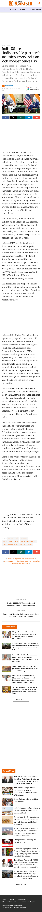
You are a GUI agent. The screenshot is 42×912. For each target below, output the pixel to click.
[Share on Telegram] (28, 117)
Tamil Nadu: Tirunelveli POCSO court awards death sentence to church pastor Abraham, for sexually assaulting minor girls (26, 864)
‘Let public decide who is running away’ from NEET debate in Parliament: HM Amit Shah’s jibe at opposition (25, 658)
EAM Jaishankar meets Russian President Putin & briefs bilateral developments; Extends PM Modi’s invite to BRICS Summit (26, 780)
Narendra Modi (13, 538)
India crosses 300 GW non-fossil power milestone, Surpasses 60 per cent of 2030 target (25, 668)
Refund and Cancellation (9, 902)
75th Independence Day (10, 545)
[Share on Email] (36, 117)
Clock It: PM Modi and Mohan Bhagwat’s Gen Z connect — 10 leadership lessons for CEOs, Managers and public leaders (23, 679)
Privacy (4, 899)
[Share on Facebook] (5, 117)
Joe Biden (24, 538)
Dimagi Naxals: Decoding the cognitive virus (25, 841)
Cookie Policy (22, 899)
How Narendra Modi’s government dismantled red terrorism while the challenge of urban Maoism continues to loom (26, 647)
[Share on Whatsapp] (21, 117)
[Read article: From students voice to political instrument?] (7, 802)
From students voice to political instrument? (26, 800)
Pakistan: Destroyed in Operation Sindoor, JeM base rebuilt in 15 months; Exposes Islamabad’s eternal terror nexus (26, 832)
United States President (28, 541)
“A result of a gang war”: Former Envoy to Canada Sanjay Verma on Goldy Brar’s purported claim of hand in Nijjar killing (27, 852)
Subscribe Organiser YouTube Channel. (21, 559)
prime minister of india (10, 541)
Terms (12, 899)
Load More (21, 700)
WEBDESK (9, 86)
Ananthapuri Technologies (18, 908)
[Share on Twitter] (13, 117)
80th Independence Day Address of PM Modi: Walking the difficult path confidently (27, 810)
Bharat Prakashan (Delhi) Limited (12, 905)
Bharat (13, 9)
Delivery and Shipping (28, 902)
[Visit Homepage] (20, 3)
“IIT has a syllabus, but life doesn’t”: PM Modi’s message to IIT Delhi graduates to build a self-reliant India (25, 690)
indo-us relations (26, 545)
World (22, 9)
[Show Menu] (3, 3)
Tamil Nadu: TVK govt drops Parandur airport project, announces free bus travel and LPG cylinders (25, 791)
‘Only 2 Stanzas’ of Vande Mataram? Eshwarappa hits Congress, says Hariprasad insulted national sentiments (25, 635)
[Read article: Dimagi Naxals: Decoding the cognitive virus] (7, 843)
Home (4, 9)
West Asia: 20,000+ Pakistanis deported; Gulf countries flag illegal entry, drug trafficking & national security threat (26, 875)
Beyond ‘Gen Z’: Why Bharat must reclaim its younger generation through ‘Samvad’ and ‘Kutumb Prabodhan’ (26, 821)
